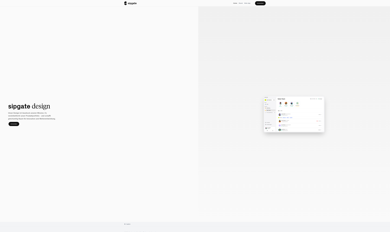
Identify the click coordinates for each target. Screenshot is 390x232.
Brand (241, 3)
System (128, 224)
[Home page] (130, 3)
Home (235, 3)
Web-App (247, 3)
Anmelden (260, 3)
